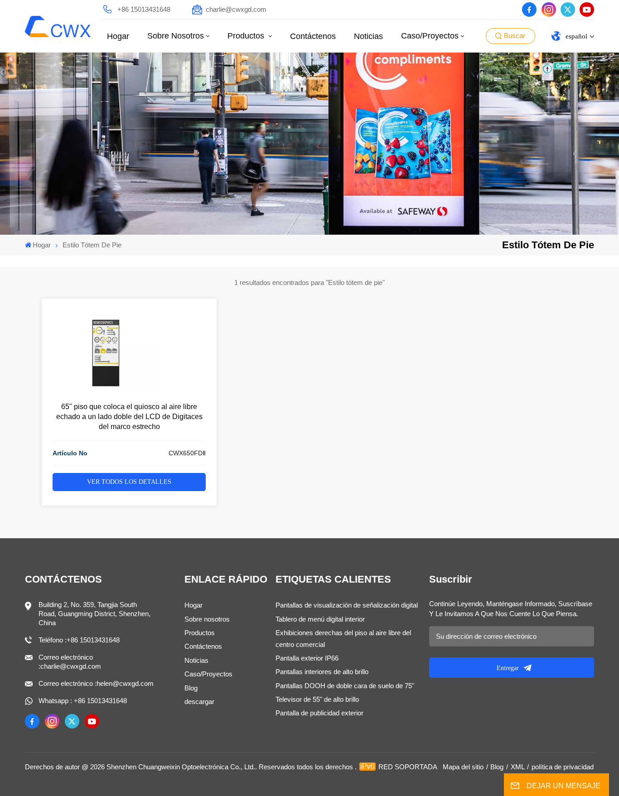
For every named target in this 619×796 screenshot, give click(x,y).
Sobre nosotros (175, 35)
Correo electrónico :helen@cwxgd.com (96, 683)
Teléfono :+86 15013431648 (79, 640)
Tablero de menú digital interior (320, 619)
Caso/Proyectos (430, 35)
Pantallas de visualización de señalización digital (347, 605)
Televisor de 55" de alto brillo (317, 699)
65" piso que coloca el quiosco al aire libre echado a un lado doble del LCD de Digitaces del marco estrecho (129, 416)
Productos (246, 35)
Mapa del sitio (463, 767)
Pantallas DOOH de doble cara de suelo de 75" (345, 686)
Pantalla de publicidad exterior (319, 713)
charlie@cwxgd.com (236, 9)
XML (518, 767)
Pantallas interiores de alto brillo (322, 671)
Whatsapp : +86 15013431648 (83, 700)
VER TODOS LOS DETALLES (129, 481)
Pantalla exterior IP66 (307, 658)
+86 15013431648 (143, 9)
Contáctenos (313, 36)
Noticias (368, 36)
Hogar (118, 36)
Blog (191, 688)
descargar (199, 701)
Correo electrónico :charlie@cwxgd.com (70, 661)
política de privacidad (563, 767)
